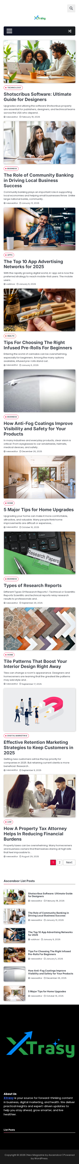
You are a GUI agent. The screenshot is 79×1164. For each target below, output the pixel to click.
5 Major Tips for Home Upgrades (39, 509)
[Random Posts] (69, 31)
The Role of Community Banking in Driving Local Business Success (38, 180)
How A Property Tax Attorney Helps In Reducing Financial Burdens (35, 834)
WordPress (41, 1158)
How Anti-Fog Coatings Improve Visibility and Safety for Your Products (38, 429)
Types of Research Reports (33, 585)
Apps (9, 255)
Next (69, 862)
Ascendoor (55, 1155)
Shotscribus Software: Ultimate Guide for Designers (37, 97)
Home (10, 503)
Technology (14, 87)
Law (9, 822)
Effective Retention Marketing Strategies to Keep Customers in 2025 (38, 747)
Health (11, 336)
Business (12, 168)
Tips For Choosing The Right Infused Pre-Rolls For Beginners (38, 345)
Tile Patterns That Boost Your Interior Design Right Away (35, 664)
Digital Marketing (17, 735)
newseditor (12, 116)
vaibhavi (10, 284)
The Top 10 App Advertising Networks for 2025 (33, 264)
